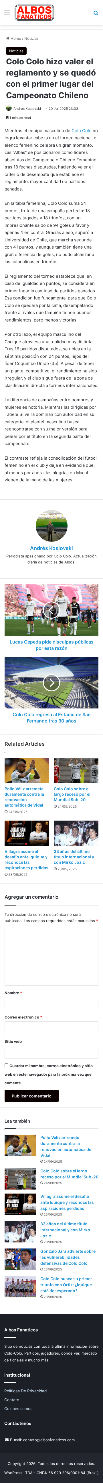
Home (15, 38)
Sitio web (13, 1041)
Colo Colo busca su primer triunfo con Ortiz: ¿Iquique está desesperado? (66, 1284)
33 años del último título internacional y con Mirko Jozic (74, 857)
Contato (11, 1399)
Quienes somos (18, 1408)
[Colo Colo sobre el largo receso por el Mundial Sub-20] (76, 770)
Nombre (13, 992)
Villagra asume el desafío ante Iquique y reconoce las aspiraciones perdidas (67, 1202)
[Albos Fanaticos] (34, 12)
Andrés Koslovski (27, 108)
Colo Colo (82, 130)
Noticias (31, 38)
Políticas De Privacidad (25, 1391)
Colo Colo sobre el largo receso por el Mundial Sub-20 (72, 794)
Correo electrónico (23, 1017)
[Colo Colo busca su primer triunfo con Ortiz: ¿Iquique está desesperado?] (20, 1286)
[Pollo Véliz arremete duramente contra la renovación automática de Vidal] (27, 770)
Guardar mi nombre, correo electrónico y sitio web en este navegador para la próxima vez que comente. (49, 1074)
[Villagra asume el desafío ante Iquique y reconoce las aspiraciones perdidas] (27, 833)
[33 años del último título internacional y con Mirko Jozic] (76, 833)
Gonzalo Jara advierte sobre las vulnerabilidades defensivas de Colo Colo (68, 1257)
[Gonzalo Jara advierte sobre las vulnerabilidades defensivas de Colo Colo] (20, 1259)
